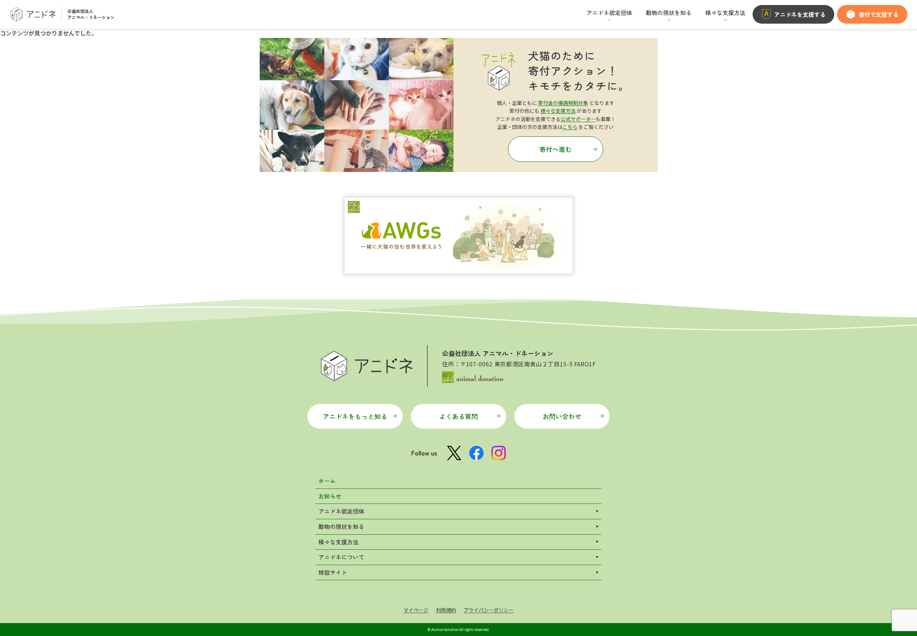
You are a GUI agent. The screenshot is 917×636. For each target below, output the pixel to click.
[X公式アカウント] (454, 453)
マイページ (415, 609)
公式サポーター (578, 118)
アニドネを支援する (800, 14)
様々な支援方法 (558, 110)
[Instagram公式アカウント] (498, 453)
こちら (569, 126)
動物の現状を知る (341, 526)
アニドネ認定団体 (341, 511)
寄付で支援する (879, 14)
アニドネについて (341, 557)
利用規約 (446, 609)
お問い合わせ (562, 416)
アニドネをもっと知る (355, 416)
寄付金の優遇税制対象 (563, 102)
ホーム (327, 480)
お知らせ (329, 496)
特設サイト (332, 572)
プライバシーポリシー (489, 609)
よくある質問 (458, 416)
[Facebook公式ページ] (476, 453)
